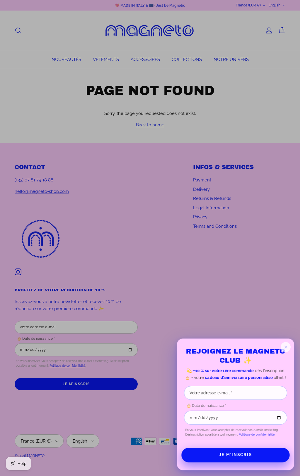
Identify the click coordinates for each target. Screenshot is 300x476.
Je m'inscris (235, 455)
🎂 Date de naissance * (206, 405)
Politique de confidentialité (257, 434)
